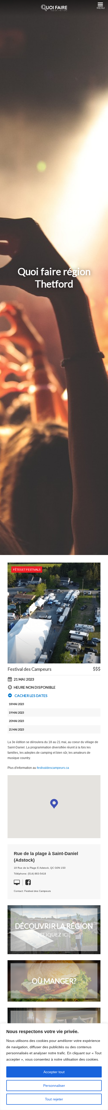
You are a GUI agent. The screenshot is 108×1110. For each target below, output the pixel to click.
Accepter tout (54, 1072)
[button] (27, 695)
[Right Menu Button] (100, 4)
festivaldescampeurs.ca (53, 768)
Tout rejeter (54, 1099)
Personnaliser (54, 1086)
